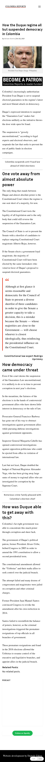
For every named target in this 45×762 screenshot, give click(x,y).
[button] (37, 759)
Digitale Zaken (34, 755)
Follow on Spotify (22, 733)
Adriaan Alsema (9, 39)
